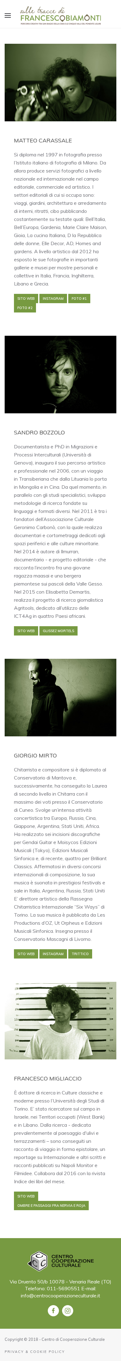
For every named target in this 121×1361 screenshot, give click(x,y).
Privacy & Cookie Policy (35, 1352)
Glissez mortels (58, 631)
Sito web (26, 298)
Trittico (80, 954)
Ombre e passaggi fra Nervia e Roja (51, 1205)
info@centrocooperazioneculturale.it (60, 1295)
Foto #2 (25, 308)
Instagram (53, 298)
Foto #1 (79, 298)
